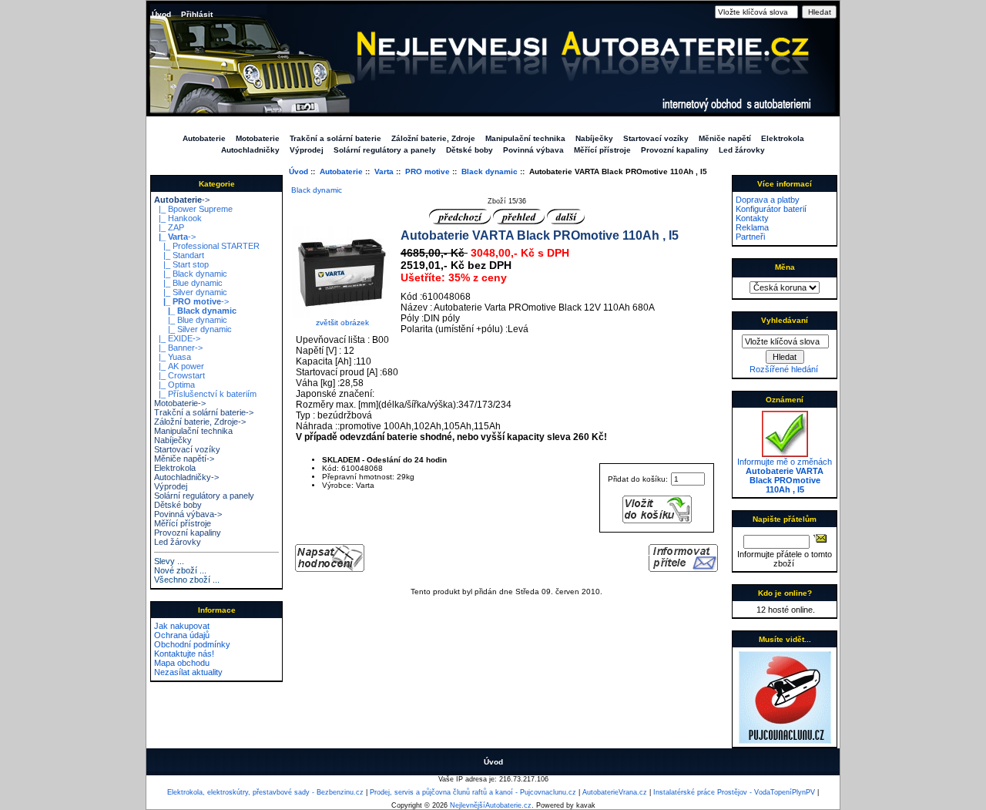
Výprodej (307, 150)
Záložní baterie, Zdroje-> (200, 421)
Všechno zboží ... (187, 579)
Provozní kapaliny (675, 150)
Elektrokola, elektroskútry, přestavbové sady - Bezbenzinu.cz (265, 792)
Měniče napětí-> (184, 458)
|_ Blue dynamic (188, 282)
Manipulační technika (525, 138)
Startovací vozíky (656, 138)
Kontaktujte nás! (184, 653)
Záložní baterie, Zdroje (433, 138)
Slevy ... (169, 561)
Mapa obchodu (182, 662)
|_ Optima (174, 384)
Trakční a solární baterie (335, 138)
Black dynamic (489, 171)
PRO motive (427, 171)
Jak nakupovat (182, 625)
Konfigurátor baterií (771, 208)
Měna (785, 267)
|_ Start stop (181, 264)
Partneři (750, 236)
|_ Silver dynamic (190, 292)
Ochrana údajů (182, 635)
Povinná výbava (533, 150)
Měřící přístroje (602, 150)
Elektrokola (782, 138)
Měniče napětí (725, 138)
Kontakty (752, 218)
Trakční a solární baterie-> (203, 412)
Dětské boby (469, 150)
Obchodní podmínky (192, 644)
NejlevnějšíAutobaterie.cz (491, 805)
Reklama (752, 227)
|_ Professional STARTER (207, 245)
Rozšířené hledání (784, 369)
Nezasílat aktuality (188, 672)
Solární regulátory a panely (385, 150)
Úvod (161, 14)
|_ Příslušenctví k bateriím (205, 393)
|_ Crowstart (179, 375)
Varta (384, 171)
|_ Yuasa (172, 356)
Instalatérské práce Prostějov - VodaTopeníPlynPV (734, 792)
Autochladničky (250, 150)
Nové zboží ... (180, 570)
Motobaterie (258, 138)
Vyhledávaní (784, 320)
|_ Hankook (178, 218)
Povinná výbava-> (188, 514)
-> (182, 199)
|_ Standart (179, 255)
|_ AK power (179, 366)
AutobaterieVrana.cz (614, 792)
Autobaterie (341, 171)
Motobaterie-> (180, 403)
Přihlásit (197, 14)
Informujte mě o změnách (784, 475)
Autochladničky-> (186, 477)
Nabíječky (594, 138)
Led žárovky (742, 150)
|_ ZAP (169, 227)
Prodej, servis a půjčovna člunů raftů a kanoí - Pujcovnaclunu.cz (473, 792)
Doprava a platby (768, 199)
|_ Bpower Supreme (193, 208)
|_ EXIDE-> (177, 338)
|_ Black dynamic (190, 273)
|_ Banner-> (178, 347)
